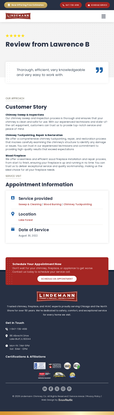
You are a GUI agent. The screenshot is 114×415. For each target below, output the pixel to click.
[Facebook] (51, 388)
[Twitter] (57, 388)
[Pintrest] (69, 388)
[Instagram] (63, 388)
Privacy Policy (93, 396)
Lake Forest (26, 220)
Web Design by (49, 399)
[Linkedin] (44, 388)
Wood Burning (53, 204)
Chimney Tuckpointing (78, 204)
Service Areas (77, 396)
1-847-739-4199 (18, 329)
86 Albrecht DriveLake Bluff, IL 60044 (20, 337)
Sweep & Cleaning (30, 204)
